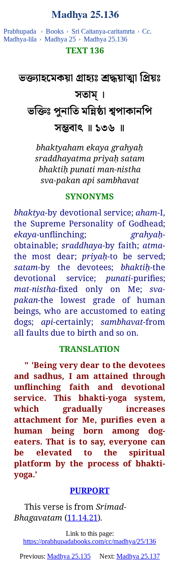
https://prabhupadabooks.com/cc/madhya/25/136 (89, 541)
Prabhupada (19, 31)
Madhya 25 (60, 39)
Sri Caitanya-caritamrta (103, 31)
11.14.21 (82, 517)
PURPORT (89, 490)
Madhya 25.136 (105, 39)
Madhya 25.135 (69, 556)
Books (55, 31)
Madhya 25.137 (138, 556)
